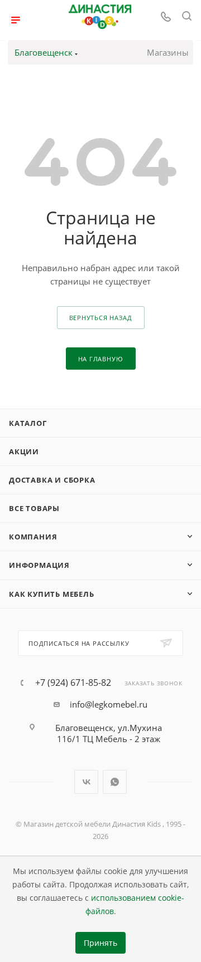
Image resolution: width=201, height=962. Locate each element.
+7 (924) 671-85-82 (73, 682)
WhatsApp (115, 782)
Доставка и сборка (52, 480)
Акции (24, 451)
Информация (39, 565)
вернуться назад (100, 317)
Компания (33, 537)
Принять (100, 943)
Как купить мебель (51, 594)
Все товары (34, 508)
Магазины (168, 52)
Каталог (28, 423)
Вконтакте (86, 782)
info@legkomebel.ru (108, 704)
